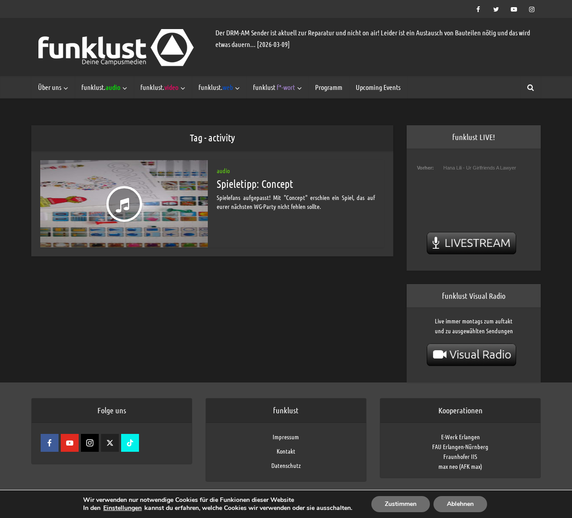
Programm (328, 87)
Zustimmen (400, 504)
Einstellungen (122, 508)
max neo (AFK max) (460, 466)
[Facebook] (50, 443)
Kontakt (286, 451)
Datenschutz (286, 465)
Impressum (286, 437)
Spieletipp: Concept (255, 183)
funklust (274, 87)
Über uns (49, 87)
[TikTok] (130, 443)
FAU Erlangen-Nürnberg (460, 446)
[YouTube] (70, 443)
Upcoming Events (378, 87)
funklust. (100, 87)
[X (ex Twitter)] (110, 443)
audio (223, 170)
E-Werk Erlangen (460, 437)
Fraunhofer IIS (460, 456)
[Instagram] (90, 443)
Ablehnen (460, 504)
